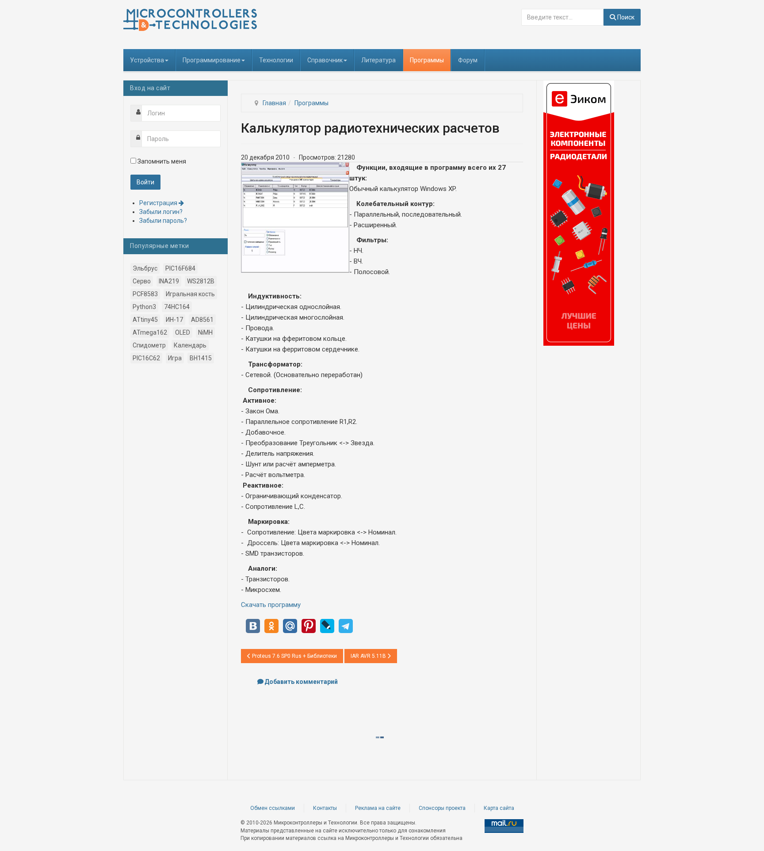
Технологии (276, 60)
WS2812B (200, 281)
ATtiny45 (145, 319)
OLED (182, 332)
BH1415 (201, 358)
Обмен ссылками (272, 808)
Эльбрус (145, 268)
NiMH (205, 332)
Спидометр (149, 345)
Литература (378, 60)
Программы (427, 60)
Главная (274, 103)
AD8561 (202, 319)
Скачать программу (271, 605)
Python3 (144, 306)
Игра (175, 358)
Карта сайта (499, 808)
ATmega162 (150, 332)
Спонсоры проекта (442, 808)
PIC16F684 (180, 268)
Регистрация (159, 202)
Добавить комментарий (301, 681)
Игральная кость (190, 294)
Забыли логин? (161, 211)
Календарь (190, 345)
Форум (468, 60)
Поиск (625, 17)
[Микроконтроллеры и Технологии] (190, 20)
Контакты (325, 808)
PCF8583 (145, 294)
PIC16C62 (146, 358)
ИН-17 (174, 319)
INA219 (169, 281)
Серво (142, 281)
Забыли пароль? (163, 220)
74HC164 (177, 306)
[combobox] (562, 17)
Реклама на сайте (378, 808)
